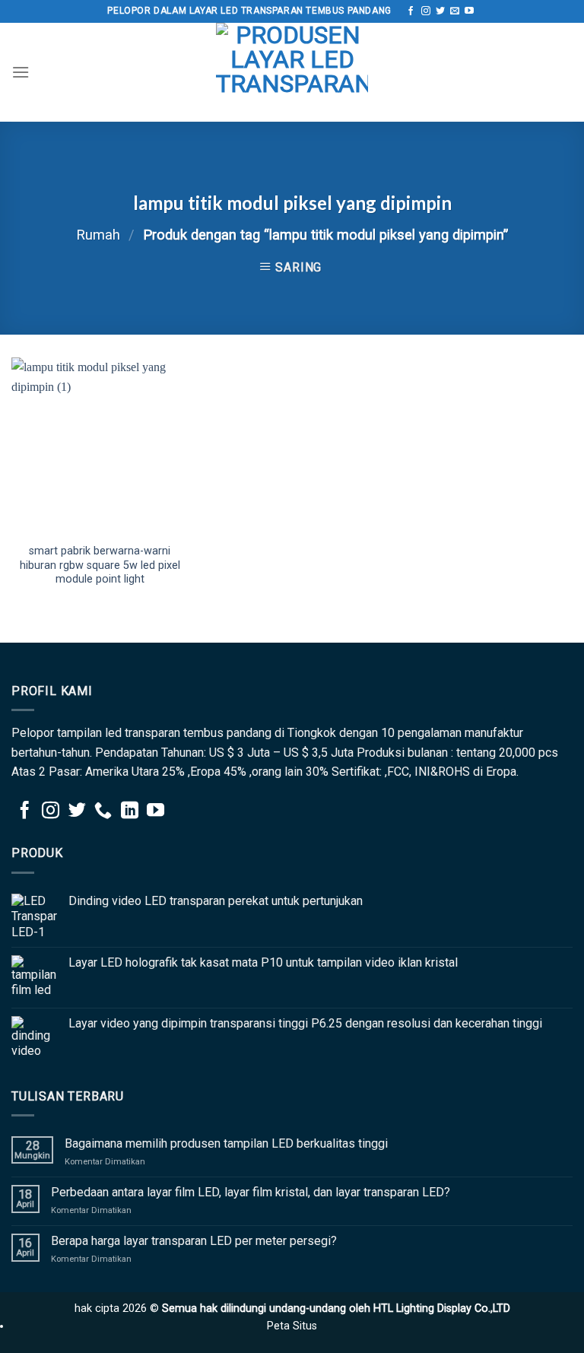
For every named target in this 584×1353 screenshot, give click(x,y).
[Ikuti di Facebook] (410, 11)
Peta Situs (292, 1326)
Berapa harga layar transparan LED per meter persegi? (194, 1241)
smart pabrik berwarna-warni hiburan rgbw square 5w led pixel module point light (100, 565)
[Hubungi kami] (103, 811)
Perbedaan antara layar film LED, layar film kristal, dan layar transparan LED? (250, 1192)
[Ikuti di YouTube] (469, 11)
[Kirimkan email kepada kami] (454, 11)
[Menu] (20, 72)
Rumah (98, 235)
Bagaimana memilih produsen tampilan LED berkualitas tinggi (226, 1143)
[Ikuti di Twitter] (440, 11)
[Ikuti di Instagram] (425, 11)
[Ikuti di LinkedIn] (129, 811)
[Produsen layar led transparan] (292, 72)
